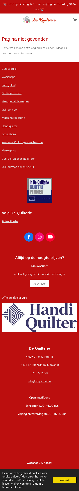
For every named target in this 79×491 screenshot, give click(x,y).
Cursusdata (9, 68)
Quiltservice (9, 109)
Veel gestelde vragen (15, 101)
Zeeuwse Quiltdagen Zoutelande (22, 142)
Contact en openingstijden (18, 158)
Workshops (8, 77)
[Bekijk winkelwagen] (75, 20)
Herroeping (9, 150)
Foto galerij (9, 85)
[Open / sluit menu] (4, 20)
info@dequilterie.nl (39, 381)
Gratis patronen (11, 93)
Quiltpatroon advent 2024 (18, 167)
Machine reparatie (13, 118)
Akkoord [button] (64, 480)
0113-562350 (39, 373)
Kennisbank (9, 134)
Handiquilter (9, 126)
